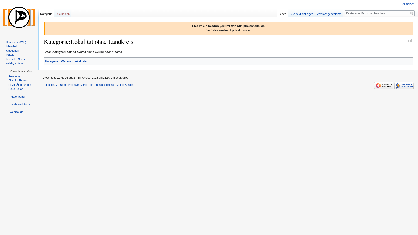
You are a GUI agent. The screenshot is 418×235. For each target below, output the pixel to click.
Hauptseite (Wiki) (16, 42)
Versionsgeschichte (329, 14)
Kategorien (12, 50)
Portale (10, 54)
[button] (21, 71)
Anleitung (14, 76)
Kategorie (51, 61)
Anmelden (408, 4)
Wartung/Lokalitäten (74, 61)
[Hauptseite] (19, 17)
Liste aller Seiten (16, 59)
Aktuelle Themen (18, 80)
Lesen (282, 14)
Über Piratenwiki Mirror (73, 84)
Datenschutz (50, 84)
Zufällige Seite (14, 63)
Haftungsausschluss (102, 84)
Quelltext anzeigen (301, 14)
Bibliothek (12, 46)
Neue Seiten (15, 89)
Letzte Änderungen (19, 84)
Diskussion (63, 14)
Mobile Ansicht (125, 84)
